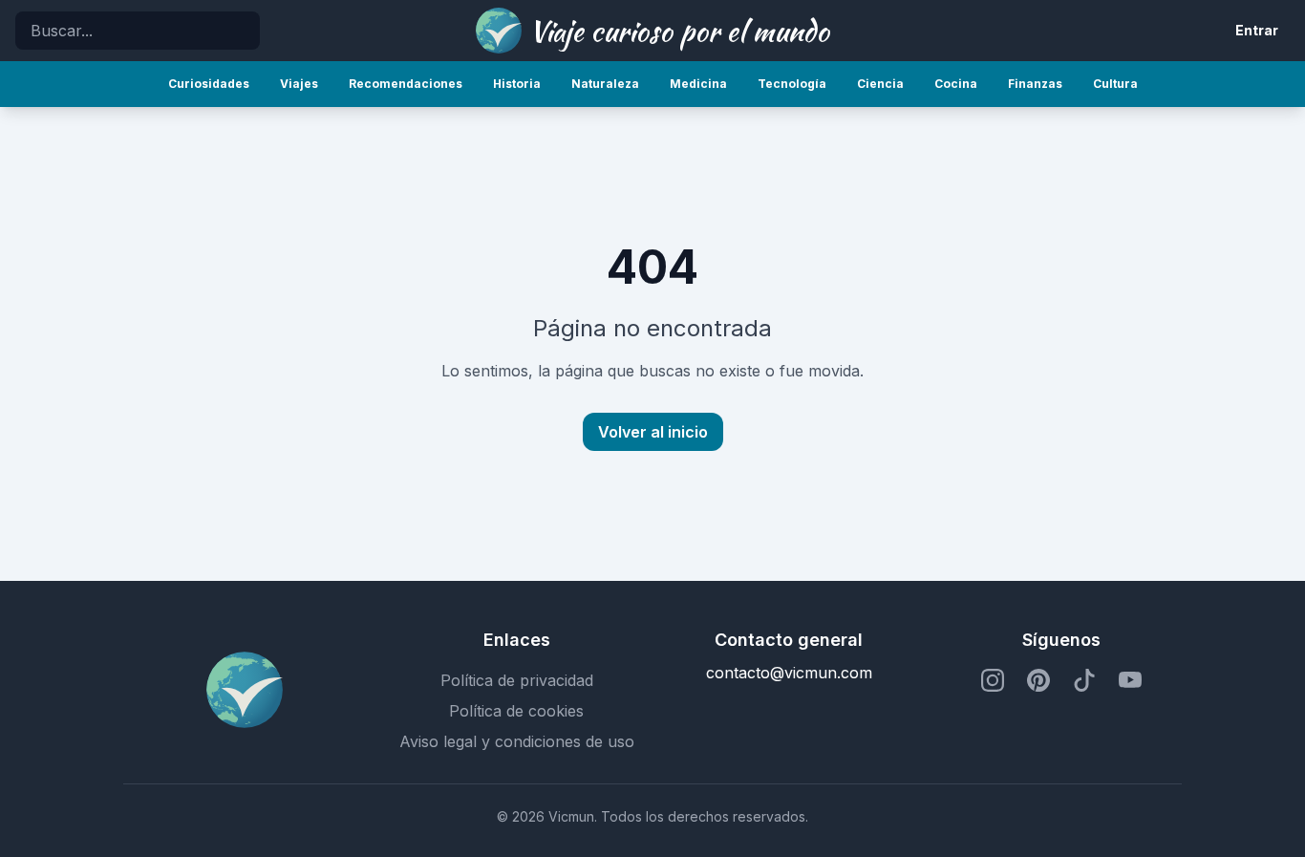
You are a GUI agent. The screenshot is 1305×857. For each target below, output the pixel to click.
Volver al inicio (653, 431)
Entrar (1256, 30)
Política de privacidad (516, 680)
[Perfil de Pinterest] (1038, 680)
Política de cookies (516, 710)
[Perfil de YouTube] (1130, 680)
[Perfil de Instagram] (992, 680)
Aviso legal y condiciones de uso (516, 741)
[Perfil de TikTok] (1084, 680)
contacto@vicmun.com (789, 672)
